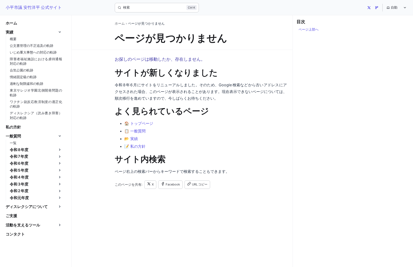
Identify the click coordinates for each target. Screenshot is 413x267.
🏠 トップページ (138, 123)
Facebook (173, 184)
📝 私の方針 (135, 146)
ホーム (120, 23)
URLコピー (199, 184)
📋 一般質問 (135, 131)
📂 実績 (131, 138)
